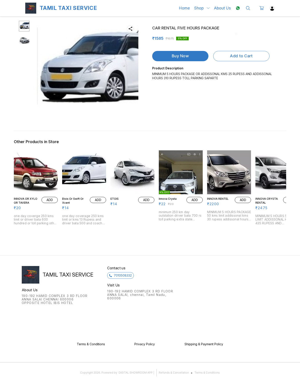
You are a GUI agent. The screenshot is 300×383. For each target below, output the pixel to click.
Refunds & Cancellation (174, 372)
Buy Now (180, 56)
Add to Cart (241, 56)
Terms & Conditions (207, 372)
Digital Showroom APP (136, 372)
